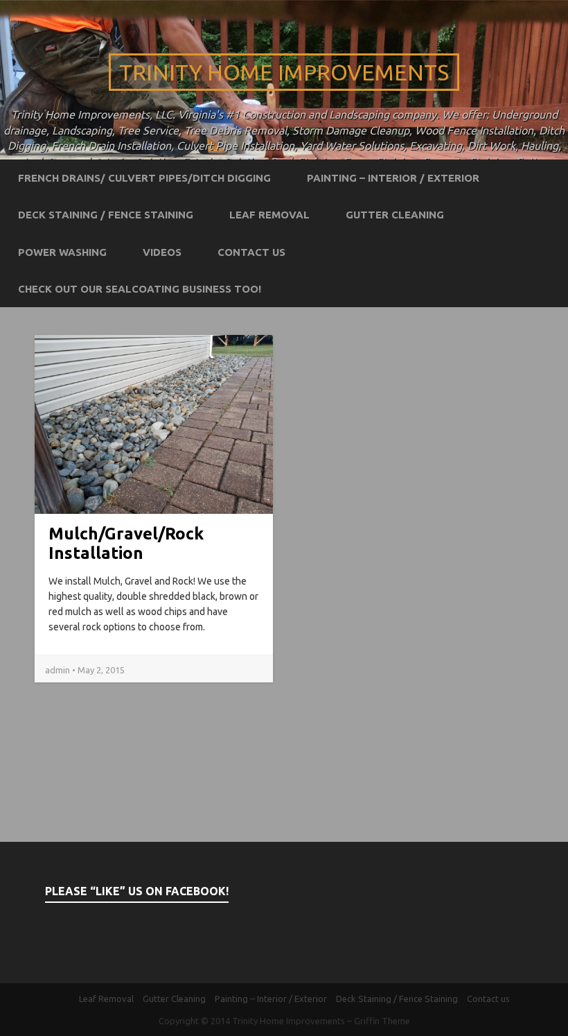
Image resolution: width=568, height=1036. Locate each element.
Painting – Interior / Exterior (393, 178)
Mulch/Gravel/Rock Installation (126, 543)
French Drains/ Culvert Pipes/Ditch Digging (144, 178)
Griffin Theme (382, 1021)
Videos (162, 252)
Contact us (251, 252)
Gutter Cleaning (395, 215)
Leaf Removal (269, 215)
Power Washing (62, 252)
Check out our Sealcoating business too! (139, 289)
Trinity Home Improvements (284, 72)
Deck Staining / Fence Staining (105, 215)
